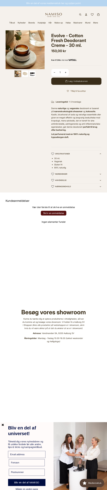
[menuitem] (95, 22)
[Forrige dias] (9, 50)
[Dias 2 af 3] (25, 74)
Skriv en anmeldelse (53, 213)
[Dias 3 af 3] (32, 74)
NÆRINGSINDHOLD (63, 186)
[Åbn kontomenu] (86, 15)
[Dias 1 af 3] (18, 74)
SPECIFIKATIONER (62, 154)
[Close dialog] (2, 425)
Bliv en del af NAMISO (26, 482)
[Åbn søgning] (80, 15)
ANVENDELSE (60, 180)
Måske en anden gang (27, 489)
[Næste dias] (41, 50)
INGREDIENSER (61, 174)
